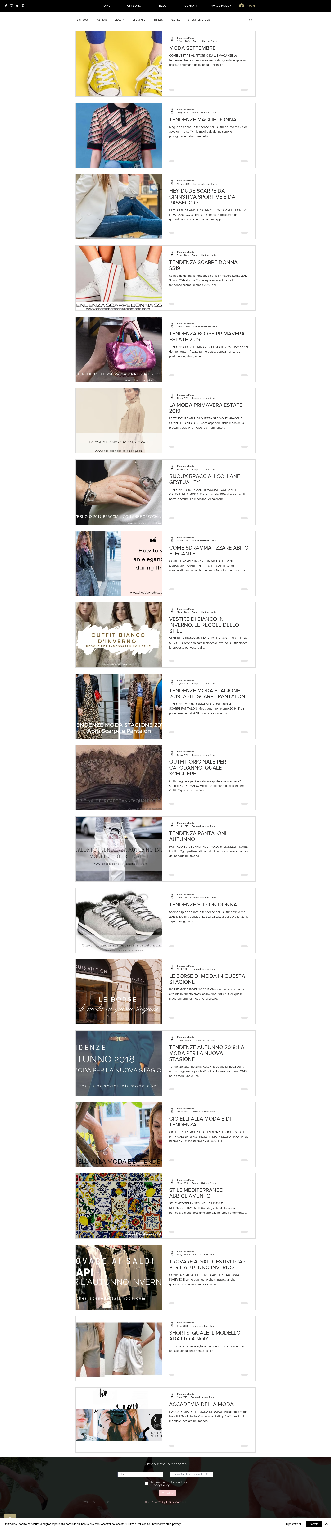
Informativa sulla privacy (166, 1524)
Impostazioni (293, 1524)
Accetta (314, 1524)
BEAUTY (120, 19)
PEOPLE (175, 19)
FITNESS (158, 19)
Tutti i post (81, 19)
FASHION (101, 19)
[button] (250, 20)
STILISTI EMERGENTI (200, 19)
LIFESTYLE (138, 19)
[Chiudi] (326, 1524)
